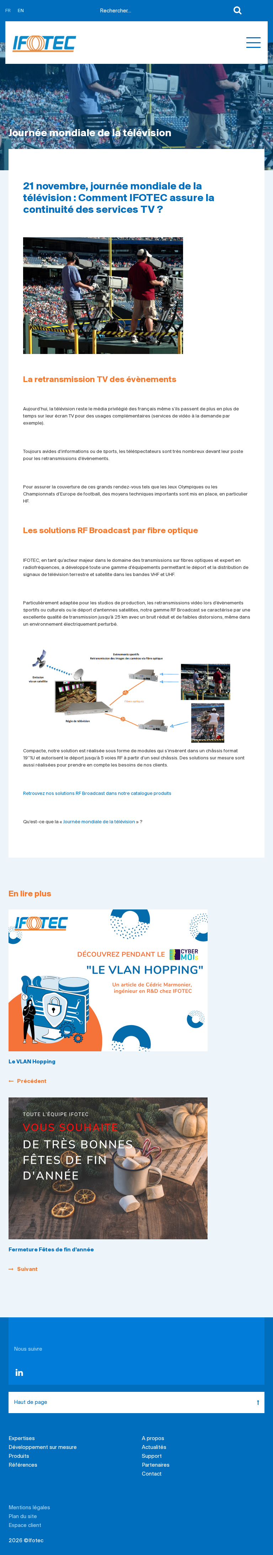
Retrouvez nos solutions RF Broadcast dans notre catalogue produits (97, 793)
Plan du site (23, 1517)
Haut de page (30, 1402)
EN (21, 10)
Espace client (25, 1525)
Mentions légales (29, 1508)
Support (152, 1456)
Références (23, 1465)
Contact (152, 1474)
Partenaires (156, 1465)
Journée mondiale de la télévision (99, 822)
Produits (19, 1456)
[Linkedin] (19, 1374)
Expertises (22, 1438)
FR (8, 10)
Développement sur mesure (43, 1447)
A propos (153, 1438)
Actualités (154, 1447)
